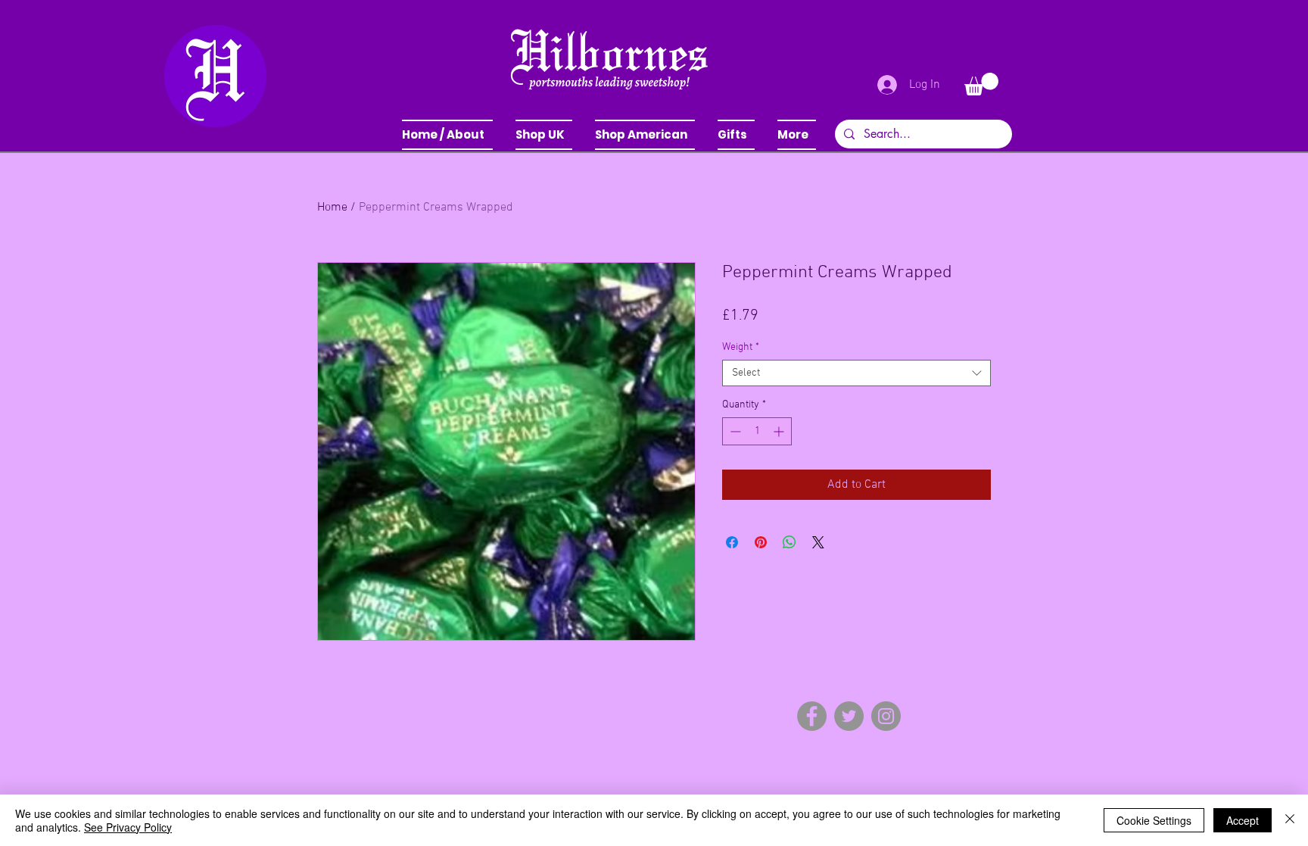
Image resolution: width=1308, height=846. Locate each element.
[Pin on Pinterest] (761, 542)
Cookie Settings (1153, 820)
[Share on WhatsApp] (789, 542)
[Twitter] (849, 716)
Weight (740, 347)
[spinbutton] (757, 431)
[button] (544, 135)
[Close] (1290, 820)
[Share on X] (818, 542)
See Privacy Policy (128, 827)
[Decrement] (733, 431)
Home (332, 207)
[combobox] (856, 373)
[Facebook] (812, 716)
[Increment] (780, 431)
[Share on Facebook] (732, 542)
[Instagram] (886, 716)
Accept (1242, 820)
